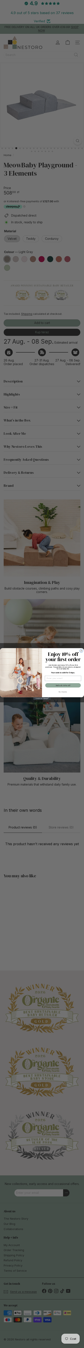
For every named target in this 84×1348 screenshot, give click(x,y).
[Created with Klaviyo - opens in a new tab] (42, 698)
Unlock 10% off (63, 685)
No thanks (63, 692)
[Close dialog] (81, 650)
